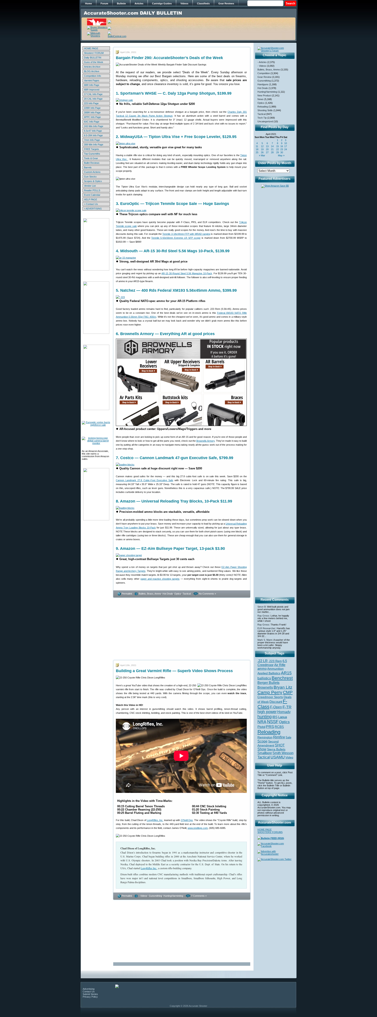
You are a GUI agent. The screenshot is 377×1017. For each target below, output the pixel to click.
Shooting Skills (265, 110)
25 (257, 152)
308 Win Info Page (93, 144)
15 (277, 146)
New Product (264, 95)
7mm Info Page (92, 140)
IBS (275, 717)
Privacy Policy (90, 996)
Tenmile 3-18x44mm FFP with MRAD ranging (186, 234)
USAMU (278, 757)
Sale (288, 737)
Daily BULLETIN (92, 57)
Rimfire (279, 737)
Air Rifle (279, 665)
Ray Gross (263, 615)
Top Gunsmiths (92, 153)
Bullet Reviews (91, 163)
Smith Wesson (282, 753)
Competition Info (92, 76)
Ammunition (275, 668)
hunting (264, 716)
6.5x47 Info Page (93, 130)
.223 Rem (275, 661)
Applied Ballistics (268, 673)
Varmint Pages (91, 80)
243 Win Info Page (93, 126)
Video (289, 757)
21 (272, 149)
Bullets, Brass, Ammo (150, 593)
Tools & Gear (91, 158)
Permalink (127, 593)
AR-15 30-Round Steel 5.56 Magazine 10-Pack (186, 273)
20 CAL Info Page (93, 98)
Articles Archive (92, 66)
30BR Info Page (92, 112)
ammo (262, 668)
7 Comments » (199, 895)
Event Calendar (92, 195)
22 (277, 149)
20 (267, 149)
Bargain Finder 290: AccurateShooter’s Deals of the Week (169, 58)
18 (257, 149)
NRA (261, 721)
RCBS (279, 727)
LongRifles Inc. (149, 868)
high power (267, 712)
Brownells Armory (205, 441)
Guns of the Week (93, 62)
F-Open (276, 707)
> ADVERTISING (93, 208)
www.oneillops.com (198, 828)
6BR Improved (91, 89)
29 (277, 152)
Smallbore (264, 753)
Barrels (88, 167)
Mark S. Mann (264, 640)
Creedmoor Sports (270, 697)
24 (285, 149)
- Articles (262, 62)
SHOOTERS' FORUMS (270, 832)
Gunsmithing (155, 895)
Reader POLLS (92, 190)
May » (281, 155)
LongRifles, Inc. (155, 820)
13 (267, 146)
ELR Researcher (266, 628)
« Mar (262, 155)
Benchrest (282, 677)
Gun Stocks (90, 176)
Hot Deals (168, 593)
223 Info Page (91, 103)
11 (257, 146)
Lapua (282, 717)
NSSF (272, 721)
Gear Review (264, 77)
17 (285, 146)
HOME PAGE (91, 48)
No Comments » (207, 593)
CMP (288, 692)
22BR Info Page (92, 108)
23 (281, 149)
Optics (177, 593)
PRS (270, 726)
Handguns (262, 84)
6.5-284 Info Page (93, 135)
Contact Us (89, 991)
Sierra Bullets (276, 749)
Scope (262, 741)
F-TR (287, 707)
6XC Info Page (91, 121)
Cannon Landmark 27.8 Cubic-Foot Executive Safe (144, 480)
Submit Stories (90, 994)
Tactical (187, 593)
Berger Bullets (268, 683)
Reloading (262, 106)
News (260, 99)
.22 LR (262, 661)
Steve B (261, 606)
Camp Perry (269, 692)
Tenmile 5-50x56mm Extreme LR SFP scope (175, 238)
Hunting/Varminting (173, 895)
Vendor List (90, 185)
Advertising (88, 989)
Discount (275, 702)
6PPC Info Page (92, 117)
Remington (264, 737)
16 (281, 146)
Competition (263, 73)
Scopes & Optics (93, 181)
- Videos (143, 895)
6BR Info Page (91, 85)
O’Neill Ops (187, 820)
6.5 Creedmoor (272, 663)
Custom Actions (92, 172)
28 (272, 152)
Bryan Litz (283, 687)
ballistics (264, 678)
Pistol (261, 727)
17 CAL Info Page (93, 94)
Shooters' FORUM (94, 53)
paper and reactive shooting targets (160, 578)
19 (262, 149)
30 (281, 152)
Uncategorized (265, 121)
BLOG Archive (91, 71)
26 (262, 152)
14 (272, 146)
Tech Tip (262, 117)
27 (267, 152)
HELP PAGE (90, 199)
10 (285, 143)
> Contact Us (91, 204)
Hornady (284, 712)
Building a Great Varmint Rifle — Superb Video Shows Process (174, 671)
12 (262, 146)
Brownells (265, 687)
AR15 (286, 672)
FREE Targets (91, 149)
